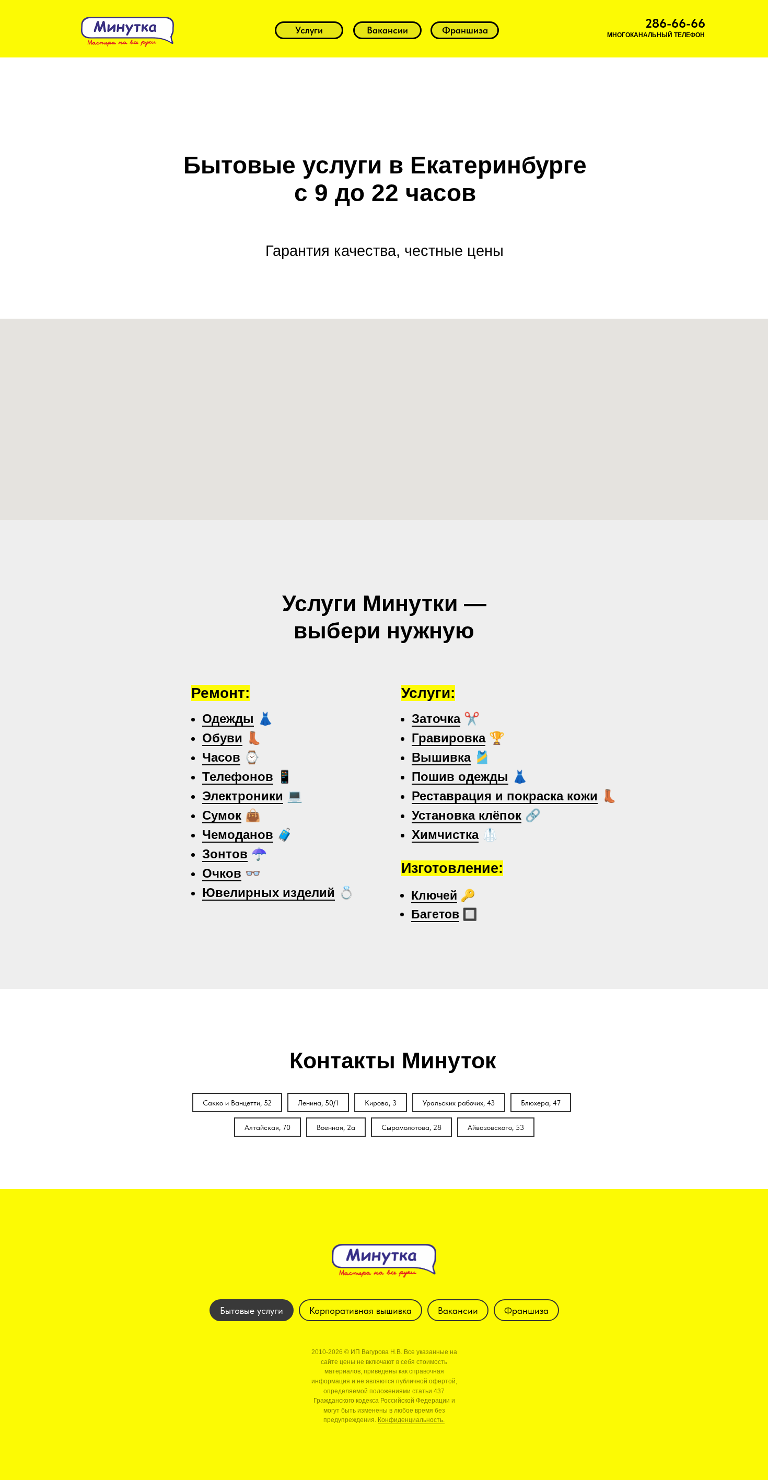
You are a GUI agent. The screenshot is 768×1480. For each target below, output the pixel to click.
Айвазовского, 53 (496, 1127)
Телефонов (237, 777)
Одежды (228, 719)
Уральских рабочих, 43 (459, 1103)
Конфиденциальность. (411, 1420)
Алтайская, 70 (267, 1127)
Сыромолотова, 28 (411, 1127)
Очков (221, 873)
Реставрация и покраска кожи (505, 796)
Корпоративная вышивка (360, 1310)
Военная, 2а (336, 1127)
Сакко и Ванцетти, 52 (237, 1103)
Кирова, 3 (381, 1103)
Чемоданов (237, 835)
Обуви (222, 738)
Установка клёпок (466, 815)
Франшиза (526, 1310)
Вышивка (441, 757)
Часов (221, 757)
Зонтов (225, 854)
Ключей (434, 895)
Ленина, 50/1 (318, 1103)
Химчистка (445, 835)
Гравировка (448, 738)
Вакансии (458, 1310)
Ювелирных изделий (268, 892)
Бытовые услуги (251, 1310)
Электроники (242, 796)
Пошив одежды (460, 777)
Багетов (435, 914)
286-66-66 (675, 23)
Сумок (221, 815)
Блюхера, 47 (541, 1103)
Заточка (436, 719)
